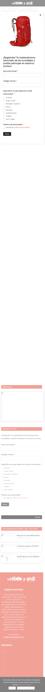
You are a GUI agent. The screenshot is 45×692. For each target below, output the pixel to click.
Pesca (8, 107)
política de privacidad (22, 127)
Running (9, 110)
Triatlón (9, 116)
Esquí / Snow (10, 101)
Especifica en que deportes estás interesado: (17, 92)
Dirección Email (10, 71)
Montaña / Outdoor (13, 104)
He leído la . (18, 127)
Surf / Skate (10, 119)
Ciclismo (9, 98)
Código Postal (10, 81)
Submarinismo (11, 113)
